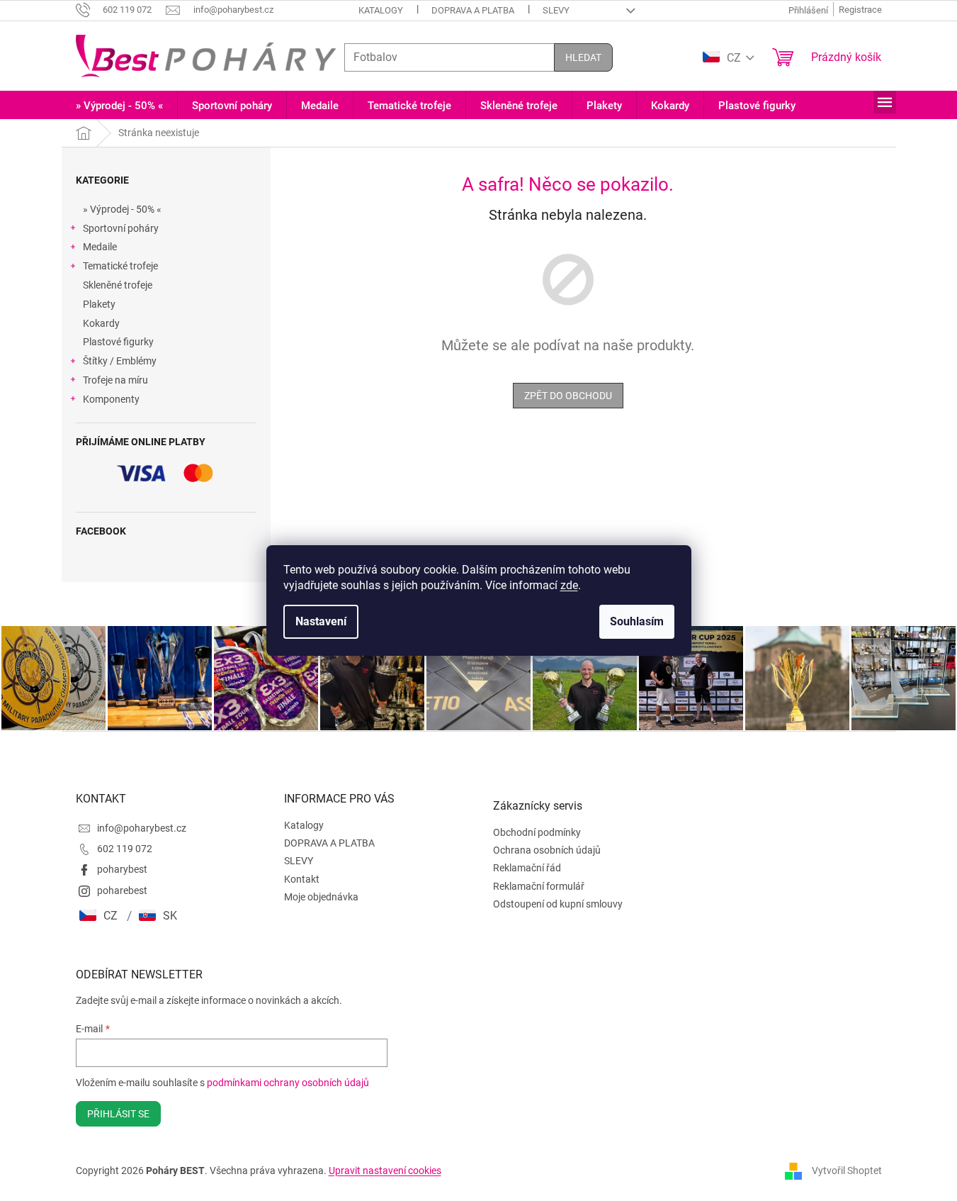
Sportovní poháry (121, 228)
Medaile (100, 246)
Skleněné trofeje (117, 285)
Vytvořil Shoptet (847, 1169)
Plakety (99, 304)
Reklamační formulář (538, 886)
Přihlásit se (118, 1113)
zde (569, 585)
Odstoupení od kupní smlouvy (558, 904)
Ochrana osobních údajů (547, 850)
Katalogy (380, 10)
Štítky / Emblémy (120, 361)
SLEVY (556, 10)
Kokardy (101, 323)
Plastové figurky (118, 341)
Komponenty (111, 399)
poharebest (122, 890)
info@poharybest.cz (141, 828)
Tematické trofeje (120, 266)
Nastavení (320, 621)
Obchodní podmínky (537, 832)
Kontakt (301, 879)
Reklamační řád (527, 867)
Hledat (583, 57)
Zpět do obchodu (568, 395)
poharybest (122, 869)
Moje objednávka (321, 897)
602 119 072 (124, 848)
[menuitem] (119, 106)
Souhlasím (637, 621)
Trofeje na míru (115, 380)
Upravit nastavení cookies (385, 1170)
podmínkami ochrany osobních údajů (288, 1082)
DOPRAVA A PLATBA (472, 10)
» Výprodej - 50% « (122, 209)
